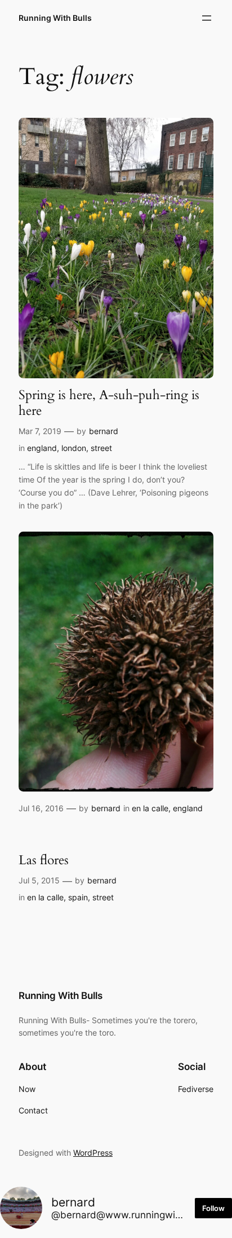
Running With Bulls (55, 18)
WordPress (93, 1152)
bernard (103, 431)
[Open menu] (206, 18)
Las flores (44, 860)
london (73, 448)
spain (78, 897)
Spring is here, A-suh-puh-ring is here (109, 402)
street (101, 448)
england (42, 448)
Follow (213, 1208)
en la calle (150, 808)
